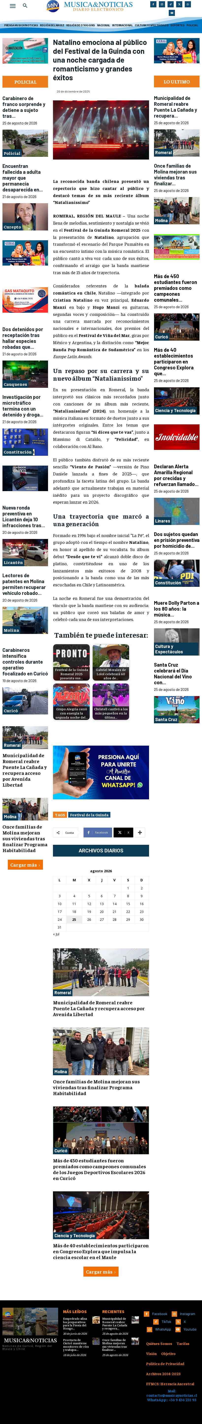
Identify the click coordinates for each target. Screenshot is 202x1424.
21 (115, 911)
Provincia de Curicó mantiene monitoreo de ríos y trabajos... (76, 1345)
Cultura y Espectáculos (169, 649)
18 (74, 911)
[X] (179, 4)
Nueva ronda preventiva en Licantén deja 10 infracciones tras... (23, 516)
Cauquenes (15, 384)
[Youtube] (172, 13)
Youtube (190, 1329)
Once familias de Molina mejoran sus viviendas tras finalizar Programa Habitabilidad (25, 838)
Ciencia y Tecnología (74, 1235)
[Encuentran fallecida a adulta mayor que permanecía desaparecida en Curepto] (25, 216)
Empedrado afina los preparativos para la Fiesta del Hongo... (75, 1323)
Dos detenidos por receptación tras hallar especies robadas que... (22, 338)
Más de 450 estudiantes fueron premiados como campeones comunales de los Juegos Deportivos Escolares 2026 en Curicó (99, 1169)
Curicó (11, 710)
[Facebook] (153, 4)
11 (74, 903)
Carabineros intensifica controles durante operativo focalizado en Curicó (25, 661)
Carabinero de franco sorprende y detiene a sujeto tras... (23, 107)
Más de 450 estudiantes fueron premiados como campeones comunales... (175, 288)
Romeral (12, 745)
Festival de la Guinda (89, 814)
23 (142, 911)
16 (142, 903)
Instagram (187, 1314)
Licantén (13, 562)
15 (128, 903)
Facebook (159, 1314)
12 (89, 903)
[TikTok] (171, 4)
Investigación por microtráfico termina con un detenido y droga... (22, 405)
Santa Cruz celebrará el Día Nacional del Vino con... (173, 673)
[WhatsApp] (188, 4)
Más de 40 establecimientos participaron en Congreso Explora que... (174, 361)
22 (128, 911)
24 (60, 919)
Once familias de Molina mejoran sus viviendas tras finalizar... (175, 174)
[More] (140, 832)
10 (60, 903)
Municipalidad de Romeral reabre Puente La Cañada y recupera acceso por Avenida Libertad (24, 770)
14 (115, 903)
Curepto (12, 226)
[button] (25, 6)
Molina (11, 630)
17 (60, 911)
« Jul (56, 934)
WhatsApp (163, 1329)
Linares (162, 521)
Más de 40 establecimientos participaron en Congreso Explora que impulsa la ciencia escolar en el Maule (101, 1251)
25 (74, 919)
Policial (12, 153)
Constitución (18, 452)
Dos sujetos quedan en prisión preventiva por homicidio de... (177, 540)
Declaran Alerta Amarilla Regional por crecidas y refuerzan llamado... (176, 475)
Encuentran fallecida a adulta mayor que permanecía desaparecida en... (22, 177)
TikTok (166, 1322)
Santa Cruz (166, 719)
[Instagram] (162, 4)
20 (102, 911)
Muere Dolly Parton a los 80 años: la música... (176, 609)
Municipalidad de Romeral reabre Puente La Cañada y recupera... (175, 107)
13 (102, 903)
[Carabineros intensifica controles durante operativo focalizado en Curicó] (25, 700)
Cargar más (23, 864)
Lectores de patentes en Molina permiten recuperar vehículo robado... (24, 584)
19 (89, 911)
